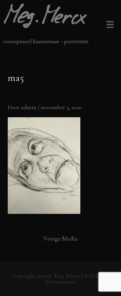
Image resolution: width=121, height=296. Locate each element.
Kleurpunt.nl (60, 281)
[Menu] (109, 25)
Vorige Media (60, 238)
